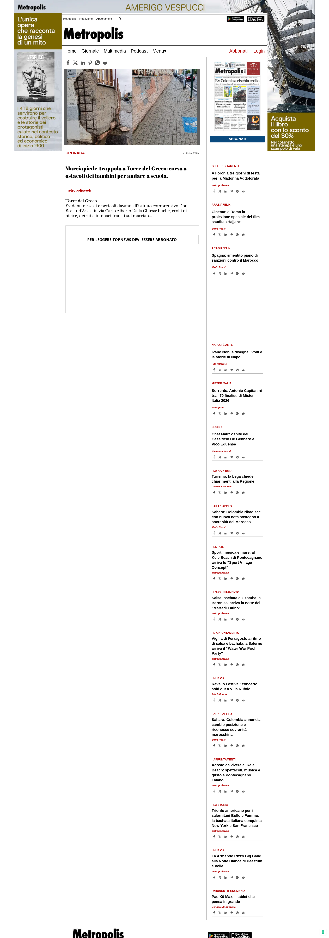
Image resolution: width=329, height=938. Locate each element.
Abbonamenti (104, 18)
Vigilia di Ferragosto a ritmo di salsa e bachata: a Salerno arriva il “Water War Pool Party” (237, 646)
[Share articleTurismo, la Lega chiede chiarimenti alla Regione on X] (220, 492)
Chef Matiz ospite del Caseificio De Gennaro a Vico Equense (233, 439)
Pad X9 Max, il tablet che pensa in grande (233, 899)
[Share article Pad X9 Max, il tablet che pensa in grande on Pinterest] (232, 913)
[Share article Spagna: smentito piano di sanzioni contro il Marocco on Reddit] (244, 273)
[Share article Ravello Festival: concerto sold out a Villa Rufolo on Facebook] (214, 700)
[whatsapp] (97, 62)
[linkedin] (82, 62)
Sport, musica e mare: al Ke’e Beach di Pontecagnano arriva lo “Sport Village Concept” (237, 559)
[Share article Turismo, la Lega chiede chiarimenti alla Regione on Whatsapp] (238, 492)
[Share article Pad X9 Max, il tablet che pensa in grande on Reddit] (244, 913)
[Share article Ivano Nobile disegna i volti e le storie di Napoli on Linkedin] (226, 370)
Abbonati (238, 51)
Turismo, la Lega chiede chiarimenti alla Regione (233, 478)
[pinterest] (90, 62)
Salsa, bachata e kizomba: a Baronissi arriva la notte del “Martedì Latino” (236, 603)
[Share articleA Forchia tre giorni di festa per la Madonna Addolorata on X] (220, 191)
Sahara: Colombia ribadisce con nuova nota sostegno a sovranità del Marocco (236, 517)
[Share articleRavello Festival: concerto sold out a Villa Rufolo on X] (220, 700)
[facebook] (68, 62)
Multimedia (115, 51)
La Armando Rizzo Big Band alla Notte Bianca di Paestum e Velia (237, 861)
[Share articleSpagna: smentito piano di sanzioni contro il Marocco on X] (220, 273)
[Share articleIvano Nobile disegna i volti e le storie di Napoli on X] (220, 370)
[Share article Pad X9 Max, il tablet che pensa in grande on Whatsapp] (238, 913)
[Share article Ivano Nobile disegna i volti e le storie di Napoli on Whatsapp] (238, 370)
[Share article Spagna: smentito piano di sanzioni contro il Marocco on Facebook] (214, 273)
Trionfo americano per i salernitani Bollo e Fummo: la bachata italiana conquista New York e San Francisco (237, 818)
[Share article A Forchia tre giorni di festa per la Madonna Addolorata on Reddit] (244, 191)
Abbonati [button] (237, 139)
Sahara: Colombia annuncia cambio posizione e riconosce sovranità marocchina (236, 727)
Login (259, 51)
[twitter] (75, 62)
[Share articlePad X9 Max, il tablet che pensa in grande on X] (220, 913)
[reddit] (105, 62)
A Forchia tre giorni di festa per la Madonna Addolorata (236, 175)
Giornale (90, 51)
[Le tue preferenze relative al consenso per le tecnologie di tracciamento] (323, 932)
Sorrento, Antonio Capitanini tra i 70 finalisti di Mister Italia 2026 (237, 395)
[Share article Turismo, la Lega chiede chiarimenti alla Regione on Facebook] (214, 492)
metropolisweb (220, 185)
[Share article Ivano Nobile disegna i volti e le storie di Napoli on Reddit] (244, 370)
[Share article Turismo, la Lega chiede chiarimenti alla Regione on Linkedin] (226, 492)
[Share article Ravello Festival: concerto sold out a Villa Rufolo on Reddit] (244, 700)
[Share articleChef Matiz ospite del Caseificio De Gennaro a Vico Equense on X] (220, 457)
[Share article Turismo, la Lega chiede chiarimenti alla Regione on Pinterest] (232, 492)
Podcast (139, 51)
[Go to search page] (120, 18)
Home (70, 51)
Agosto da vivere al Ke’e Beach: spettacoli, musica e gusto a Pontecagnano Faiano (236, 772)
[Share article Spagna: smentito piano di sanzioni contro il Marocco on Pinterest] (232, 273)
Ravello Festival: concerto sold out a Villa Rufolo (234, 686)
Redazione (86, 18)
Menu (158, 51)
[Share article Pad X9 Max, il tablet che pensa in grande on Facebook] (214, 913)
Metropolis (69, 18)
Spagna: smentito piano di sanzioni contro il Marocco (235, 257)
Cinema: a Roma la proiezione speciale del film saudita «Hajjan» (236, 217)
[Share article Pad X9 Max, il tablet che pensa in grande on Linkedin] (226, 913)
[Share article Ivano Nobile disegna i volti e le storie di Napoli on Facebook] (214, 370)
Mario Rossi (219, 228)
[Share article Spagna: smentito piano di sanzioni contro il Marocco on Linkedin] (226, 273)
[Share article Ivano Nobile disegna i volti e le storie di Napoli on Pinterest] (232, 370)
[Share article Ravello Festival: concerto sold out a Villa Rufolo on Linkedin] (226, 700)
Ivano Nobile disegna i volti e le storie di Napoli (237, 354)
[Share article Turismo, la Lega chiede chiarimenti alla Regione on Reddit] (244, 492)
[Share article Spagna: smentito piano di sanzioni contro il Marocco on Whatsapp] (238, 273)
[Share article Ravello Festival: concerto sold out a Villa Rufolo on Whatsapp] (238, 700)
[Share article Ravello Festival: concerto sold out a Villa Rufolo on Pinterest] (232, 700)
